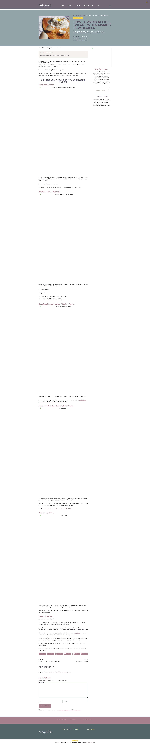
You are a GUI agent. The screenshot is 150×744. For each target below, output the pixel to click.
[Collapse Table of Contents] (86, 53)
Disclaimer (73, 720)
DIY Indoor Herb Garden (82, 660)
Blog (78, 5)
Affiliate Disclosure (86, 720)
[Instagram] (75, 740)
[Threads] (77, 740)
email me (77, 633)
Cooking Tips (78, 18)
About (70, 5)
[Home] (73, 15)
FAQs (98, 5)
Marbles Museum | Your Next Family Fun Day (50, 660)
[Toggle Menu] (109, 5)
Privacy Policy (61, 720)
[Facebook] (73, 740)
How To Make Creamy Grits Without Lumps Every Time (57, 672)
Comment (41, 682)
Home (62, 5)
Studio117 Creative (90, 742)
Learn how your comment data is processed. (70, 710)
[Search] (105, 90)
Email (66, 701)
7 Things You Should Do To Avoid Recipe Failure (54, 55)
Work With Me (88, 5)
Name (41, 701)
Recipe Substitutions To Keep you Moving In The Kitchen (57, 508)
